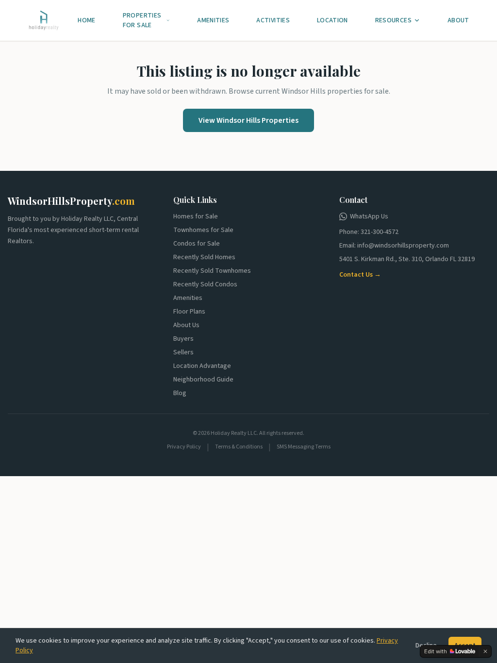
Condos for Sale (196, 244)
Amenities (213, 20)
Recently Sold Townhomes (212, 271)
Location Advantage (202, 366)
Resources (393, 20)
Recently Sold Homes (204, 257)
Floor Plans (189, 311)
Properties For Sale (142, 20)
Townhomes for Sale (203, 230)
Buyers (183, 339)
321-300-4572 (379, 232)
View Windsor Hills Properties (248, 120)
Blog (179, 393)
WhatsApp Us (369, 216)
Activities (273, 20)
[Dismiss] (485, 651)
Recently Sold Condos (205, 284)
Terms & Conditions (239, 447)
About (458, 20)
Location (332, 20)
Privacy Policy (184, 447)
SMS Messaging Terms (304, 447)
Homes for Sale (195, 216)
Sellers (183, 352)
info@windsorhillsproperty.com (403, 245)
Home (86, 20)
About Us (186, 325)
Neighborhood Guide (203, 379)
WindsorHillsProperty (71, 200)
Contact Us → (360, 275)
